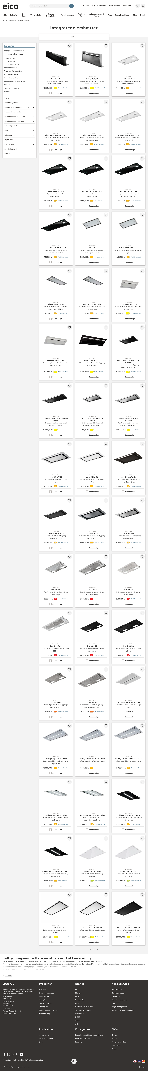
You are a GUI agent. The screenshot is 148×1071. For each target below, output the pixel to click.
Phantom (78, 993)
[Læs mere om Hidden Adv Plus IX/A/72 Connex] (129, 410)
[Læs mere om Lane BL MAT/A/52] (129, 467)
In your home (44, 1035)
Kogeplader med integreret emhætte (89, 1035)
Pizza (110, 15)
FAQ (93, 6)
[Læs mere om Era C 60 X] (56, 580)
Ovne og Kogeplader (50, 15)
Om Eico (86, 6)
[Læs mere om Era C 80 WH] (56, 637)
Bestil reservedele (118, 993)
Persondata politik (9, 1060)
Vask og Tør (81, 15)
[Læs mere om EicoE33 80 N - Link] (92, 352)
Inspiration (127, 6)
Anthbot (78, 1020)
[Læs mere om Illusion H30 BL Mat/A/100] (129, 918)
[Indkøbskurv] (143, 6)
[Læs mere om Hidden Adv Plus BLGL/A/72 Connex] (56, 410)
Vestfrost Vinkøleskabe (84, 1006)
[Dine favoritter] (137, 6)
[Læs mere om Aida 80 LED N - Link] (129, 182)
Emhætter (14, 15)
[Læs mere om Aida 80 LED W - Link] (92, 126)
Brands (142, 15)
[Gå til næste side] (97, 949)
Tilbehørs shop (44, 1013)
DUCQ (77, 1017)
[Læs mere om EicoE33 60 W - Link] (129, 295)
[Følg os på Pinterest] (17, 1054)
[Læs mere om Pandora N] (56, 69)
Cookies (21, 1060)
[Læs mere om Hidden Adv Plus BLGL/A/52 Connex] (129, 352)
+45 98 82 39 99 (8, 1001)
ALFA (77, 1024)
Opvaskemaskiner (67, 15)
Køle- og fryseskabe (82, 1038)
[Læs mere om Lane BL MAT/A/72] (56, 524)
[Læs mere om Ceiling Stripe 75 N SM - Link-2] (56, 862)
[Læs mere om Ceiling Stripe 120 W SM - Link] (129, 749)
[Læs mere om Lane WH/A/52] (56, 467)
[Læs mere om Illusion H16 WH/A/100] (92, 918)
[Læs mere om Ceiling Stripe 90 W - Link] (56, 749)
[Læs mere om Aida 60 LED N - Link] (56, 182)
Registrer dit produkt (119, 1006)
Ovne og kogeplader (46, 993)
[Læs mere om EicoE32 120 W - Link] (129, 862)
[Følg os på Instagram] (8, 1054)
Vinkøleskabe (35, 15)
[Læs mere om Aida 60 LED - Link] (92, 238)
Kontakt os (116, 996)
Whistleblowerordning (34, 1060)
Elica (77, 996)
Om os (114, 1035)
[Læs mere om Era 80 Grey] (92, 693)
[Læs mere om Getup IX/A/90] (92, 69)
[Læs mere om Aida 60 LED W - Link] (129, 69)
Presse (114, 1049)
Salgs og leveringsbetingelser (123, 1010)
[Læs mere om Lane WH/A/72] (92, 467)
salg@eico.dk (7, 1003)
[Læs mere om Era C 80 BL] (129, 637)
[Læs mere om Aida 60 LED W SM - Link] (56, 126)
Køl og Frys (24, 15)
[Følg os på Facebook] (4, 1054)
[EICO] (74, 1061)
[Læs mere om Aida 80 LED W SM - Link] (129, 126)
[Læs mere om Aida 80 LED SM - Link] (92, 295)
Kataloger (101, 6)
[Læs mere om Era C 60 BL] (92, 637)
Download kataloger (119, 1000)
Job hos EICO (117, 1045)
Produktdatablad (63, 88)
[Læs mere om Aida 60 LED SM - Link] (129, 238)
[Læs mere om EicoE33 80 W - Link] (56, 352)
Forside (5, 20)
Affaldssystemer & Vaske (96, 15)
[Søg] (71, 6)
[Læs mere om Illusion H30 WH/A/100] (56, 918)
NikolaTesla (79, 1000)
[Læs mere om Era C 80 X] (92, 580)
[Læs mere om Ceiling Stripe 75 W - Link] (56, 806)
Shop (135, 15)
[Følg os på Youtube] (21, 1054)
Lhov (77, 1003)
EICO (77, 989)
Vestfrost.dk (79, 1013)
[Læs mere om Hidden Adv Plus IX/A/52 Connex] (92, 410)
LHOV (5, 15)
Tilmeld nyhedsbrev (119, 1042)
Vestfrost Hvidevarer (83, 1010)
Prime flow (79, 1042)
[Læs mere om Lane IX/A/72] (129, 524)
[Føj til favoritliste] (69, 45)
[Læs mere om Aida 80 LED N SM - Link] (56, 238)
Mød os (114, 1038)
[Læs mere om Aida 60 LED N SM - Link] (92, 182)
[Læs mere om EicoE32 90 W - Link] (92, 862)
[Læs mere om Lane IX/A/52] (92, 524)
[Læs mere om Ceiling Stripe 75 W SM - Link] (92, 806)
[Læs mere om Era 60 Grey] (56, 693)
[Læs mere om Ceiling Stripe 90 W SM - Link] (92, 749)
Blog (40, 1042)
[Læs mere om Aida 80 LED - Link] (56, 295)
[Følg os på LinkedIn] (13, 1054)
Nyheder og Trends (46, 1038)
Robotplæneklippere (123, 15)
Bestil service (114, 6)
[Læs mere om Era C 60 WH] (129, 580)
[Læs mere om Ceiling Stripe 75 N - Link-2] (129, 806)
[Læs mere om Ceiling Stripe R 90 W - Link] (129, 693)
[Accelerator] (11, 6)
